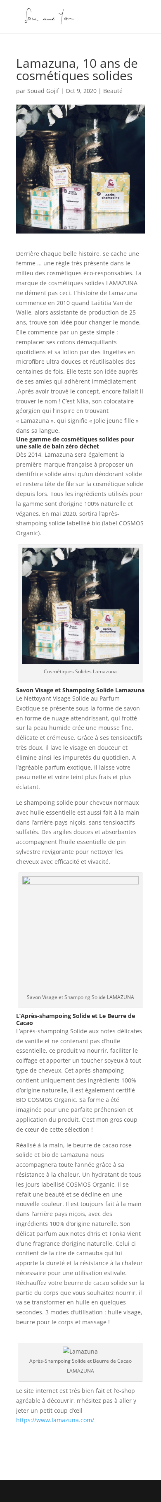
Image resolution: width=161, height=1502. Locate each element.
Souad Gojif (43, 91)
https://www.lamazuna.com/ (55, 1420)
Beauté (113, 91)
